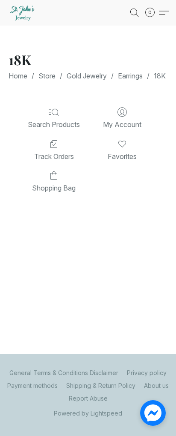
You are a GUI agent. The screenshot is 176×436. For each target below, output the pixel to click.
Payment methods (32, 385)
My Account (122, 124)
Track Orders (54, 156)
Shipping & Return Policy (100, 385)
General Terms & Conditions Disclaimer (63, 372)
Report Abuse (88, 398)
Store (47, 76)
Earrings (130, 76)
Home (18, 76)
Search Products (54, 124)
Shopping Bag (54, 188)
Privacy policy (147, 372)
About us (156, 385)
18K (160, 76)
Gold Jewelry (87, 76)
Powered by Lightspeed (88, 413)
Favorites (122, 156)
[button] (24, 13)
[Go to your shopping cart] (152, 13)
